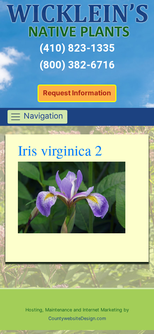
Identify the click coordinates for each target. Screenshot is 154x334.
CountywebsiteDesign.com (77, 318)
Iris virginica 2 (60, 149)
